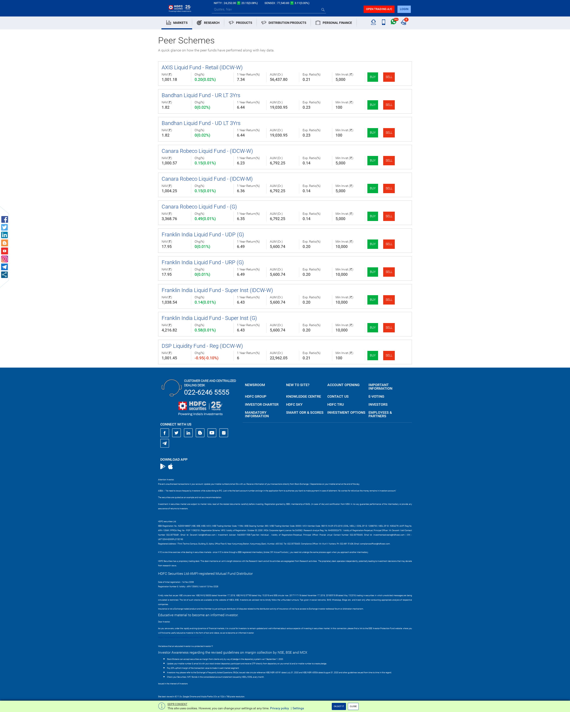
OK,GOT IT (339, 706)
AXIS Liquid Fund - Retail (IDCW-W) (202, 67)
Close (353, 706)
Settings (298, 708)
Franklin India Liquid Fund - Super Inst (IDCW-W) (217, 290)
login (404, 9)
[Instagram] (223, 432)
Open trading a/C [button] (379, 9)
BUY (373, 77)
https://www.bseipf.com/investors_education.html (180, 637)
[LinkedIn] (188, 432)
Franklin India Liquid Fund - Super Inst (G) (209, 318)
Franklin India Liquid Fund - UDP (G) (203, 234)
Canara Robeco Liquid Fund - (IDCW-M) (207, 179)
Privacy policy (279, 708)
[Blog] (200, 432)
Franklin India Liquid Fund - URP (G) (203, 262)
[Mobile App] (384, 22)
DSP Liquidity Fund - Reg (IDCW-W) (202, 346)
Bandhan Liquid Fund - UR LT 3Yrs (201, 95)
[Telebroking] (373, 22)
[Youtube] (212, 432)
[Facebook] (164, 432)
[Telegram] (164, 443)
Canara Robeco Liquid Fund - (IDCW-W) (207, 151)
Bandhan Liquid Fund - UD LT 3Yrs (201, 123)
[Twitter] (176, 432)
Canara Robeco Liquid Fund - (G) (199, 206)
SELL (389, 77)
